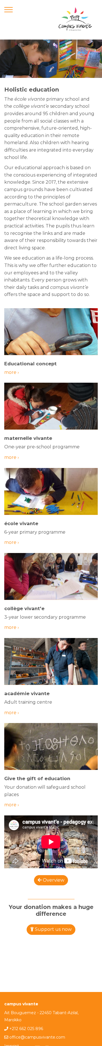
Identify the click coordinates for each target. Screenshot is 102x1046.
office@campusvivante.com (37, 1037)
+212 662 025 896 (26, 1028)
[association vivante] (75, 19)
